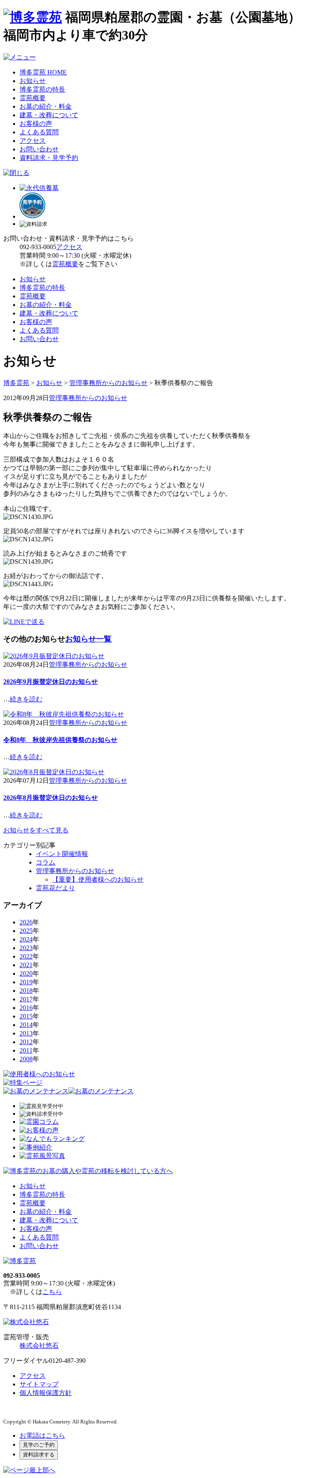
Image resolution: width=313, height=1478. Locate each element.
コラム (45, 862)
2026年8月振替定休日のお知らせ (50, 797)
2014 (26, 1024)
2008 (26, 1058)
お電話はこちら (42, 1435)
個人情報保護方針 (46, 1392)
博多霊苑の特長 (42, 89)
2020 (26, 973)
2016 (26, 1007)
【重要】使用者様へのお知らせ (97, 879)
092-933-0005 (38, 246)
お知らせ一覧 (88, 639)
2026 (26, 922)
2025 (26, 930)
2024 (26, 939)
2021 (26, 964)
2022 (26, 956)
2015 (26, 1016)
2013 (26, 1033)
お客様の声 (36, 123)
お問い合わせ (39, 149)
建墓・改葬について (49, 115)
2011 (26, 1050)
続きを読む (26, 699)
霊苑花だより (55, 888)
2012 (26, 1041)
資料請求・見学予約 (49, 157)
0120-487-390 (67, 1360)
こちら (52, 1291)
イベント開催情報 (62, 853)
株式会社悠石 (39, 1345)
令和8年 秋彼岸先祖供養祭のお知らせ (60, 739)
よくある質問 (39, 132)
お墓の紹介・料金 (46, 106)
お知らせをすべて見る (35, 830)
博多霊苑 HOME (43, 72)
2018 (26, 990)
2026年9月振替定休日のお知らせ (50, 681)
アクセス (33, 140)
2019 (26, 982)
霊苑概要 (33, 97)
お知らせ (33, 80)
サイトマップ (39, 1384)
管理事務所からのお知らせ (88, 397)
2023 (26, 947)
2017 (26, 999)
